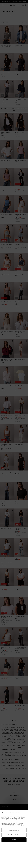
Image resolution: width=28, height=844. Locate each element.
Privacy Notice (21, 825)
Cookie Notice (11, 825)
